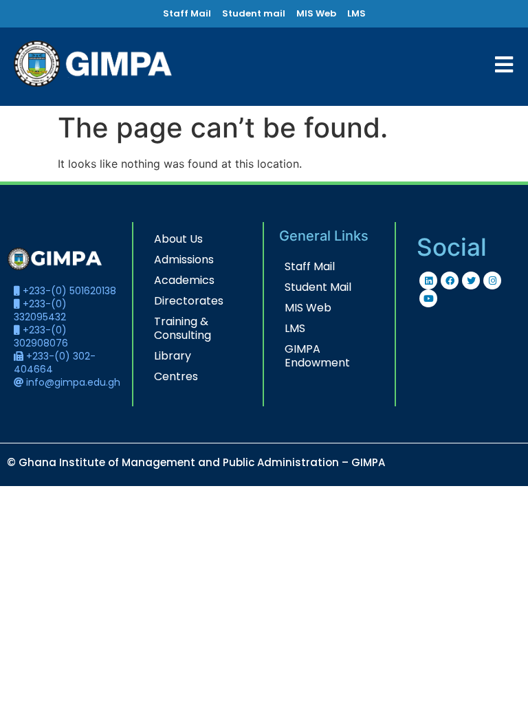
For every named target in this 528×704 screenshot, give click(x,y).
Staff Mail (310, 266)
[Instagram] (492, 280)
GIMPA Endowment (317, 356)
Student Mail (318, 287)
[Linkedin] (428, 280)
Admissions (184, 259)
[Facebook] (450, 280)
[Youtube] (428, 298)
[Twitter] (471, 280)
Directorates (188, 301)
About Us (178, 239)
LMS (295, 328)
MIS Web (308, 308)
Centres (176, 376)
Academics (184, 280)
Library (172, 356)
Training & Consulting (182, 328)
